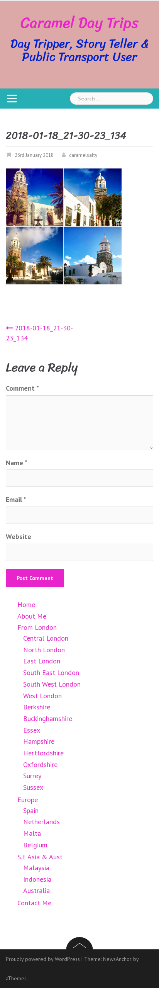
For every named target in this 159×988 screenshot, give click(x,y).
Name (16, 462)
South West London (52, 684)
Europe (27, 799)
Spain (31, 810)
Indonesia (37, 879)
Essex (31, 730)
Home (26, 604)
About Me (31, 616)
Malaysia (36, 867)
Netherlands (41, 821)
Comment (22, 388)
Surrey (32, 775)
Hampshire (38, 741)
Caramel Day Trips (79, 22)
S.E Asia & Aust (40, 856)
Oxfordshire (40, 764)
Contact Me (34, 902)
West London (42, 695)
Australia (36, 890)
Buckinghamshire (47, 718)
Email (16, 499)
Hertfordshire (43, 752)
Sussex (33, 787)
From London (37, 627)
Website (18, 536)
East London (41, 660)
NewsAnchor (117, 959)
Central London (45, 638)
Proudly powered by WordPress (43, 959)
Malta (32, 833)
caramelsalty (83, 155)
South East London (51, 672)
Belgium (35, 844)
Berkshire (36, 706)
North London (44, 649)
